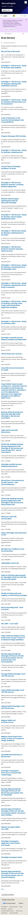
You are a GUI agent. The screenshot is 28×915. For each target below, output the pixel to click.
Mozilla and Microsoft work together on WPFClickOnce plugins (14, 594)
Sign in (25, 15)
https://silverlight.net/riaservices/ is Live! (14, 534)
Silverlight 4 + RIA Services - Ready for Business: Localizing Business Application (12, 185)
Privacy (9, 908)
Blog (20, 906)
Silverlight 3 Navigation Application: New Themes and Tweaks (10, 843)
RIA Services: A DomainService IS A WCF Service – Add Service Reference (12, 482)
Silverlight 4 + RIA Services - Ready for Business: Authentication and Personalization (13, 102)
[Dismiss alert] (26, 2)
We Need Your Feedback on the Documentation (12, 550)
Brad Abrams (8, 33)
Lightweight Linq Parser (10, 563)
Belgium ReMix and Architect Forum (8, 721)
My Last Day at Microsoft (10, 51)
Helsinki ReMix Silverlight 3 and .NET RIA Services (12, 707)
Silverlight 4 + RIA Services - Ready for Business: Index (13, 322)
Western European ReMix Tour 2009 (10, 828)
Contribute (3, 908)
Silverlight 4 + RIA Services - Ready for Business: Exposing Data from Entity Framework (13, 285)
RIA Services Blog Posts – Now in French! (12, 608)
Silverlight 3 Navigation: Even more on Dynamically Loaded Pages (11, 773)
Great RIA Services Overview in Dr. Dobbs (12, 369)
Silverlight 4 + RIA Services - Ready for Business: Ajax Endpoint (13, 67)
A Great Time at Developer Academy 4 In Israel (11, 167)
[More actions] (25, 34)
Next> (2, 889)
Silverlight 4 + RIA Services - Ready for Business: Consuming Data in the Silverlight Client (13, 267)
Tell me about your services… (12, 354)
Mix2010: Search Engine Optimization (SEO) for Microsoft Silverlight (10, 201)
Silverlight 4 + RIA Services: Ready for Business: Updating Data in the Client (13, 233)
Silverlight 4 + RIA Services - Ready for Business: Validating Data (13, 151)
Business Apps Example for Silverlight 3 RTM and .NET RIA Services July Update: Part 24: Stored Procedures (12, 874)
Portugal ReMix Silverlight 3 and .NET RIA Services (13, 675)
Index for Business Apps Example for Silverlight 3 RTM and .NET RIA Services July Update (13, 577)
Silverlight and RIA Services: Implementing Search (11, 465)
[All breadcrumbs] (2, 34)
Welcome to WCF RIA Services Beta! (8, 518)
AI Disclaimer (4, 906)
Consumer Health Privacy (7, 911)
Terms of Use (19, 911)
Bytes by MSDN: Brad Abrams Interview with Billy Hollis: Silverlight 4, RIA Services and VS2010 (12, 415)
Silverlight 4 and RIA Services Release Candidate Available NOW (13, 339)
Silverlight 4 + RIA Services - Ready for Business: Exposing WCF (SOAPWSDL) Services (13, 84)
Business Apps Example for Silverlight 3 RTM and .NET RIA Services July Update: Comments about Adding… (13, 812)
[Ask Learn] (23, 34)
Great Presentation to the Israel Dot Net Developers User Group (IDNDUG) (12, 120)
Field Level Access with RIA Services (9, 431)
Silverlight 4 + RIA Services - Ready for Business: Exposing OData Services (12, 249)
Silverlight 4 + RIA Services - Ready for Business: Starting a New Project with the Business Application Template (13, 304)
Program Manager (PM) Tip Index (13, 136)
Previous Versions (13, 906)
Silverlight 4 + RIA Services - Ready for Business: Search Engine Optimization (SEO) (13, 217)
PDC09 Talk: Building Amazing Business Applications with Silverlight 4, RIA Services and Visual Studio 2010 (12, 502)
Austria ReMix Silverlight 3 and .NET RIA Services (12, 691)
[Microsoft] (14, 16)
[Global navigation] (1, 16)
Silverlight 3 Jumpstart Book (11, 857)
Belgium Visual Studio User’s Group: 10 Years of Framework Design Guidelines (12, 738)
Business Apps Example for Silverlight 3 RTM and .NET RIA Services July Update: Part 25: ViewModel (12, 792)
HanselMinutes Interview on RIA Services (11, 756)
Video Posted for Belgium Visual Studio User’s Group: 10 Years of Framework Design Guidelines (13, 638)
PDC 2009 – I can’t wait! (9, 624)
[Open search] (21, 16)
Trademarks (4, 913)
